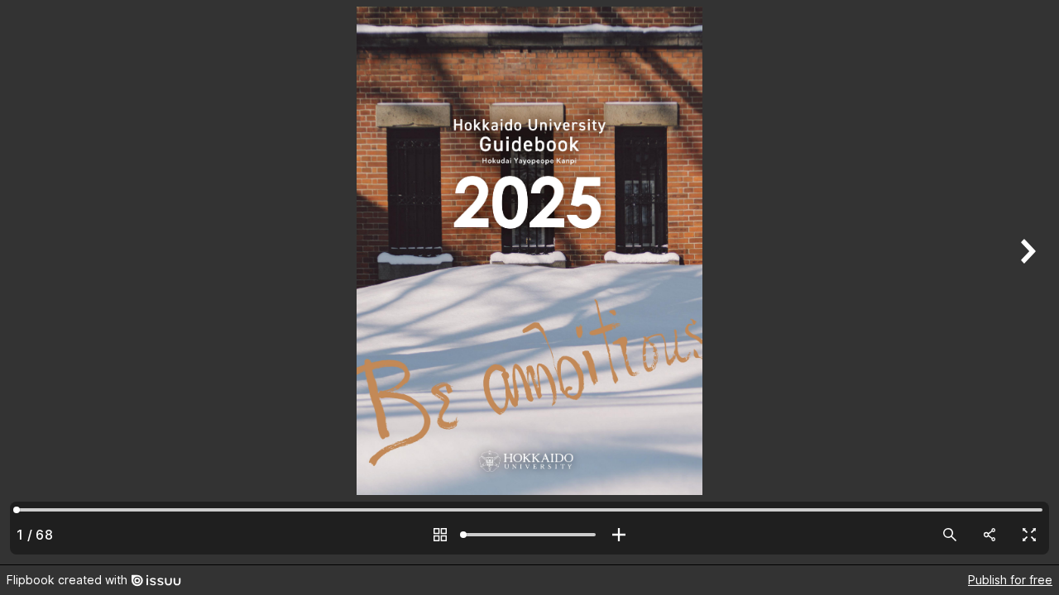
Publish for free (1010, 580)
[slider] (529, 534)
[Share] (989, 534)
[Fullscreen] (1029, 534)
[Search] (949, 534)
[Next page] (1026, 282)
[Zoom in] (618, 534)
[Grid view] (440, 534)
